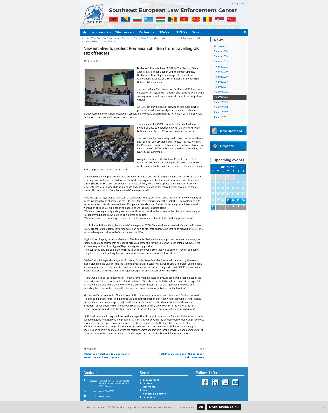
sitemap (232, 3)
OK (201, 407)
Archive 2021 (221, 67)
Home (85, 38)
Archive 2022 (221, 62)
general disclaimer (153, 393)
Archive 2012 (221, 112)
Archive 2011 (221, 117)
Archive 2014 (221, 102)
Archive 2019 (221, 77)
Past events (220, 46)
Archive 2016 (221, 92)
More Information (224, 407)
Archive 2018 (221, 82)
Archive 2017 (221, 87)
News (196, 32)
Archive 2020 (221, 72)
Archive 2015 (221, 97)
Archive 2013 (221, 107)
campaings (148, 397)
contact (242, 3)
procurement (150, 379)
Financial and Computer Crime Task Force (130, 38)
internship (148, 386)
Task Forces (98, 38)
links (144, 390)
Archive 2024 (221, 51)
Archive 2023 (221, 56)
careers (146, 383)
